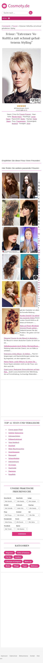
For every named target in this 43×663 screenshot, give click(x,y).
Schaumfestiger (13, 458)
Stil (29, 512)
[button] (4, 18)
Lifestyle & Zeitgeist (13, 561)
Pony (5, 512)
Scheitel (18, 512)
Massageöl (12, 455)
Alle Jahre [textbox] (32, 522)
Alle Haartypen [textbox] (33, 508)
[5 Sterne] (25, 106)
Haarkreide (12, 468)
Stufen (23, 119)
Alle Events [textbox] (19, 522)
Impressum (4, 656)
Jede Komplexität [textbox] (10, 522)
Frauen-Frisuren (25, 114)
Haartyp (31, 505)
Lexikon (18, 557)
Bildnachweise (23, 656)
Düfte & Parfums (23, 553)
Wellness (34, 566)
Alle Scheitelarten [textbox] (22, 515)
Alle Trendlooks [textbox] (9, 529)
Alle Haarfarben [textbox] (22, 501)
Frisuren (15, 26)
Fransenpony (21, 121)
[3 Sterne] (21, 106)
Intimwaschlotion (14, 436)
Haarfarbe (19, 498)
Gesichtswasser (14, 452)
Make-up (28, 561)
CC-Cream (12, 465)
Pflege (16, 566)
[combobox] (9, 501)
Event (17, 519)
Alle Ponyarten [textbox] (9, 515)
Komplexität (8, 519)
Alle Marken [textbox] (20, 529)
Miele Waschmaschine (16, 449)
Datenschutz (13, 656)
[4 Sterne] (23, 106)
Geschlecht (7, 498)
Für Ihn (8, 557)
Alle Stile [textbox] (32, 515)
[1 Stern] (18, 106)
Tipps (25, 566)
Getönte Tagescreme (15, 433)
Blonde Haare (17, 116)
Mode (8, 566)
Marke (18, 526)
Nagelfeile (11, 474)
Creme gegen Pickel (15, 430)
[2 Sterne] (20, 106)
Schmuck (19, 505)
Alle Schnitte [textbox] (8, 508)
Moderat (15, 123)
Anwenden (22, 534)
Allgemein (9, 553)
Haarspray (12, 471)
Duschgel (11, 445)
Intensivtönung (13, 461)
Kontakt (32, 656)
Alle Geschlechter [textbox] (10, 501)
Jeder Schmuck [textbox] (21, 508)
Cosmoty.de (6, 26)
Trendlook (7, 526)
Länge (30, 498)
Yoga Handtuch (13, 442)
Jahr (29, 519)
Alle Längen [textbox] (32, 501)
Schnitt (6, 505)
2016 (28, 123)
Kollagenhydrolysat (15, 439)
